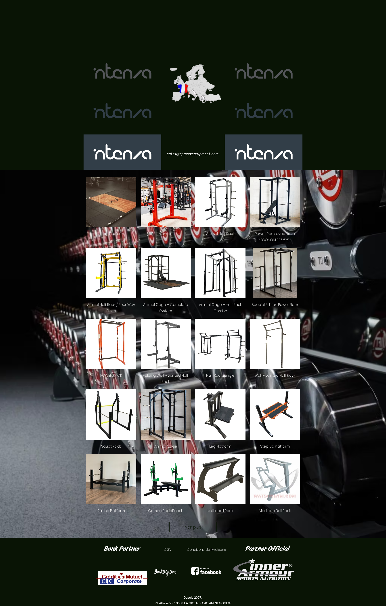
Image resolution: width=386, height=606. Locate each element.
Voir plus (193, 527)
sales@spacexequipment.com (193, 154)
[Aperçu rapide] (111, 202)
